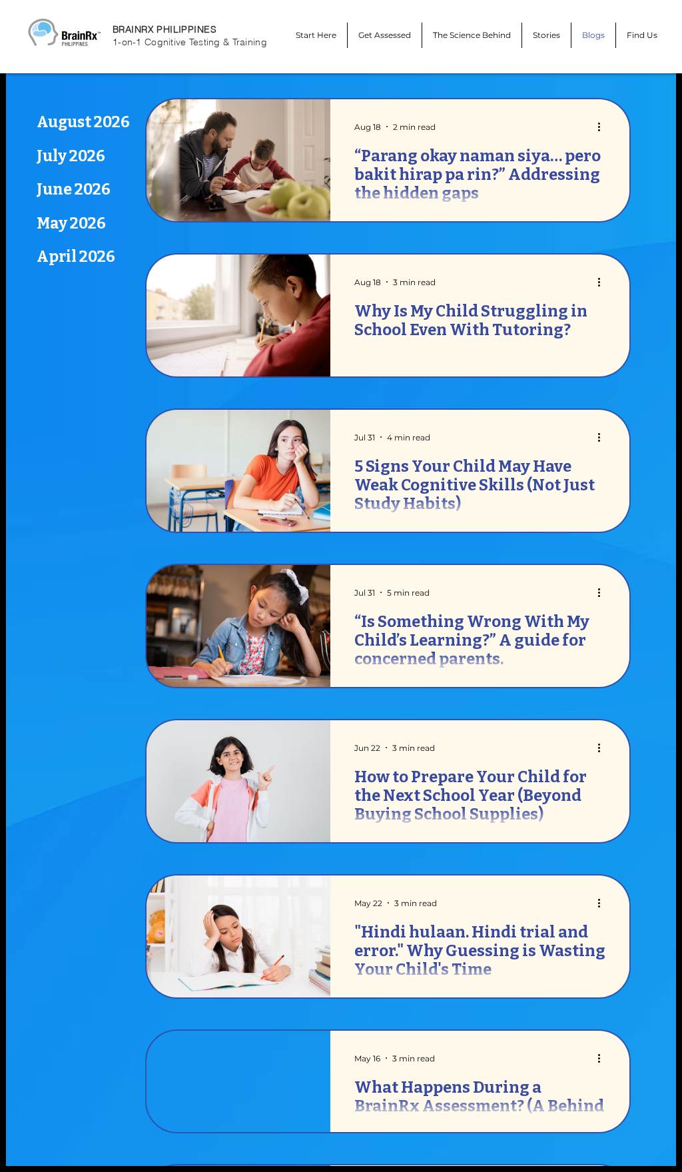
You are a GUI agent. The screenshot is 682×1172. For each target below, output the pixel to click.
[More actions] (603, 127)
